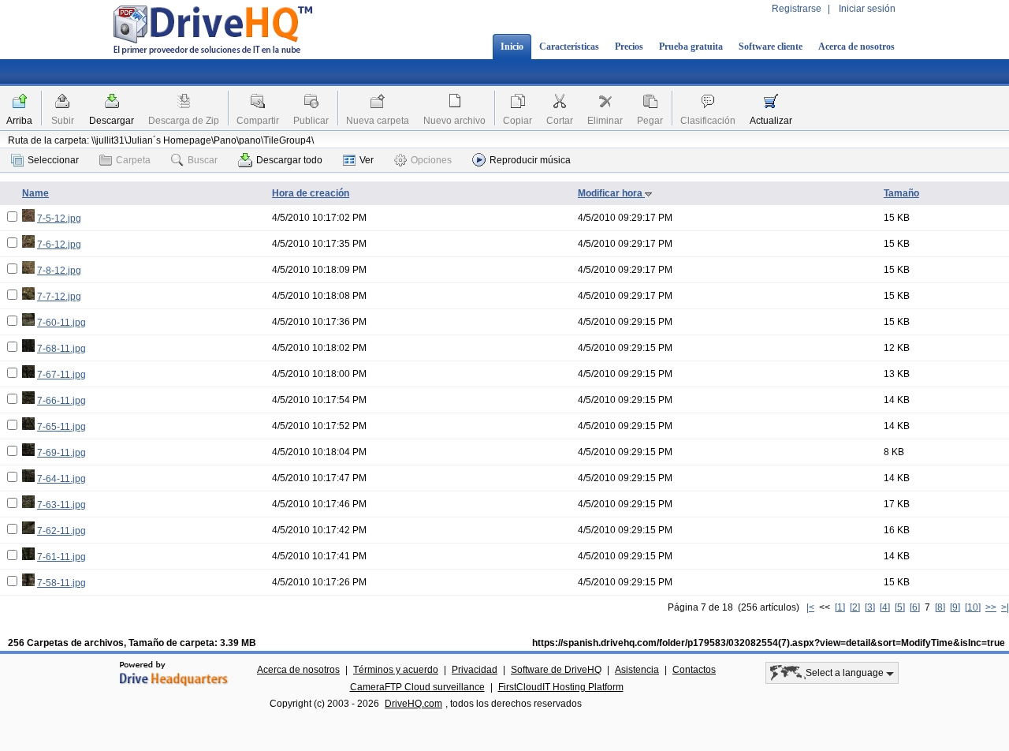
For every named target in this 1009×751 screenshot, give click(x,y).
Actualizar (771, 120)
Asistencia (637, 669)
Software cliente (770, 46)
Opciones (431, 160)
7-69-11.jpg (61, 452)
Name (35, 193)
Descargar (111, 120)
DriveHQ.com (413, 703)
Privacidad (474, 669)
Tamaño (901, 193)
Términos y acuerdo (395, 669)
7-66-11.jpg (61, 400)
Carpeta (133, 160)
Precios (629, 46)
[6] (915, 607)
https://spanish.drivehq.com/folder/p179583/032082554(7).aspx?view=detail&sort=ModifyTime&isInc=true (768, 642)
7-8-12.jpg (59, 270)
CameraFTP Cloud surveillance (417, 687)
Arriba (19, 120)
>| (1005, 607)
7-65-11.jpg (61, 426)
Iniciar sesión (867, 8)
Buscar (203, 160)
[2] (855, 607)
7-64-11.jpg (61, 478)
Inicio (512, 46)
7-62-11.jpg (61, 530)
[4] (885, 607)
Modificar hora (611, 193)
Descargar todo (289, 160)
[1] (840, 607)
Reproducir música (530, 160)
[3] (870, 607)
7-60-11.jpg (61, 322)
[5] (900, 607)
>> (990, 607)
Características (569, 46)
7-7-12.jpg (59, 296)
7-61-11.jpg (61, 556)
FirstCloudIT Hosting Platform (561, 687)
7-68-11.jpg (61, 348)
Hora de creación (310, 193)
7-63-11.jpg (61, 504)
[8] (940, 607)
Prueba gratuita (691, 46)
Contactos (694, 669)
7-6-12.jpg (59, 244)
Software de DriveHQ (556, 669)
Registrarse (796, 8)
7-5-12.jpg (59, 218)
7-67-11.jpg (61, 374)
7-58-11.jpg (61, 582)
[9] (955, 607)
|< (810, 607)
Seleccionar (53, 160)
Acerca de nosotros (856, 46)
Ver (366, 160)
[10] (973, 607)
